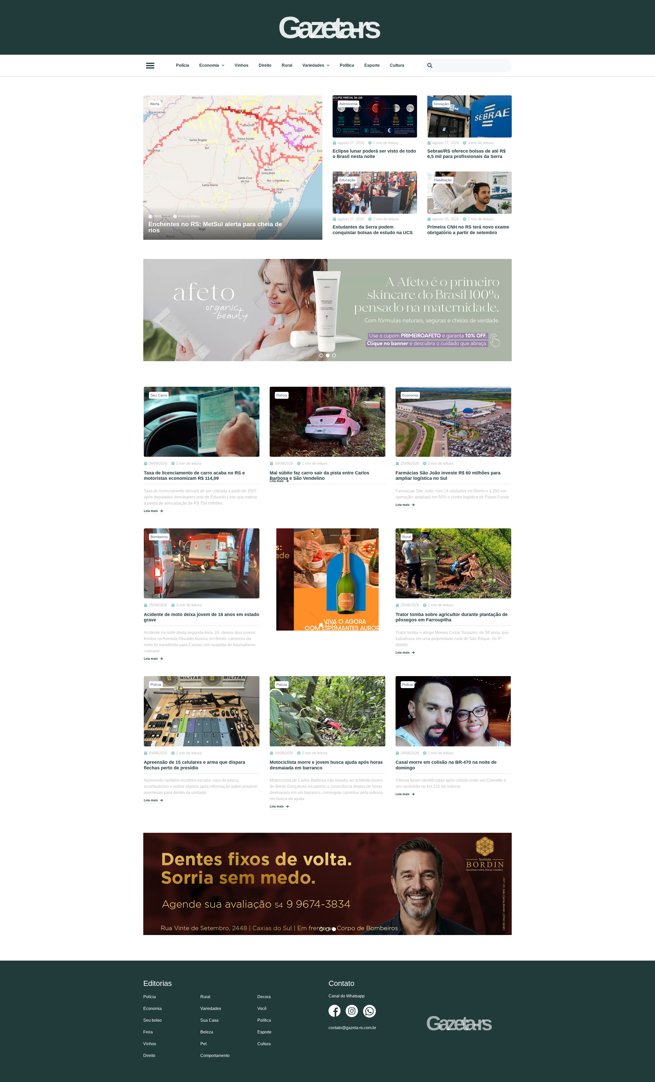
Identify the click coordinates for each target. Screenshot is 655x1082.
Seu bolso (152, 1020)
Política (347, 65)
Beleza (206, 1032)
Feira (148, 1032)
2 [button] (328, 355)
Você (262, 1008)
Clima (154, 104)
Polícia (182, 65)
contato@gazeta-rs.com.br (352, 1028)
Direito (265, 65)
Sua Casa (209, 1020)
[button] (150, 65)
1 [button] (321, 355)
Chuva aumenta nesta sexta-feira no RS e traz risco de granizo (214, 227)
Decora (264, 997)
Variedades (313, 65)
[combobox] (467, 65)
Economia (209, 65)
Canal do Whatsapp (347, 996)
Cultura (397, 65)
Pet (203, 1044)
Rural (287, 65)
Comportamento (215, 1055)
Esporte (372, 65)
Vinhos (241, 65)
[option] (327, 310)
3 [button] (334, 355)
